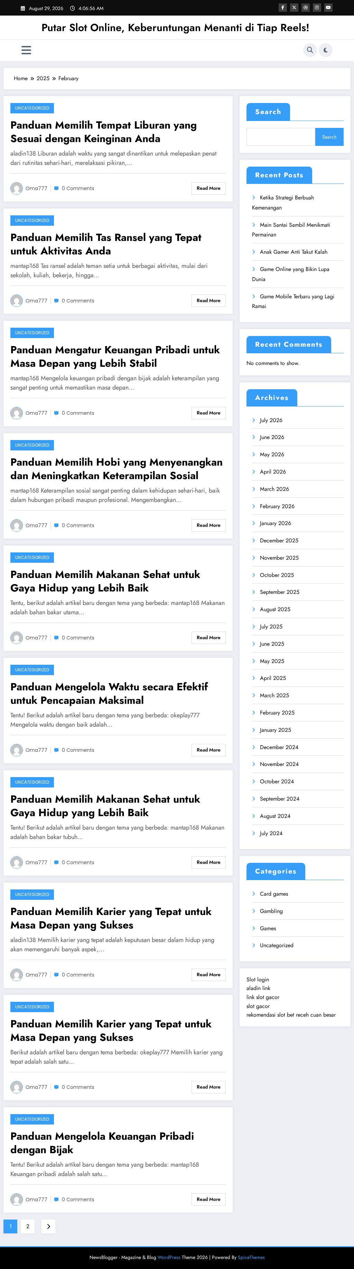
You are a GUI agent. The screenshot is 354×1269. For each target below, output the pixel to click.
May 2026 (272, 454)
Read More (209, 188)
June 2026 (272, 437)
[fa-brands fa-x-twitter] (294, 7)
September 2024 (279, 799)
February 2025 (277, 713)
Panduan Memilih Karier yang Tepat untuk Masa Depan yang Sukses (111, 918)
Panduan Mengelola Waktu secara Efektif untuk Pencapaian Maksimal (109, 693)
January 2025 (275, 730)
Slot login (257, 979)
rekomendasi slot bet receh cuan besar (291, 1015)
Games (268, 928)
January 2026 (275, 523)
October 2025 (277, 575)
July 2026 (271, 420)
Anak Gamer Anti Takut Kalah (293, 252)
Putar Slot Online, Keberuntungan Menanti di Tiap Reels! (175, 27)
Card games (274, 894)
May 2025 (272, 661)
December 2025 (279, 540)
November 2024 (279, 764)
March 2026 (274, 489)
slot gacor (258, 1006)
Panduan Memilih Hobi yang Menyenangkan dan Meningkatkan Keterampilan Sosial (116, 468)
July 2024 (271, 833)
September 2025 (279, 592)
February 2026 (277, 506)
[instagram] (317, 7)
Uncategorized (32, 108)
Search (268, 112)
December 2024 (279, 747)
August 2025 (275, 609)
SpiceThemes (251, 1257)
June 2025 (272, 644)
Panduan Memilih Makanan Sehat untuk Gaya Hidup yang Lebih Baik (105, 581)
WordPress (169, 1257)
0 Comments (78, 188)
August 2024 (275, 816)
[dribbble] (305, 7)
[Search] (310, 50)
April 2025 (273, 678)
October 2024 (277, 781)
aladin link (258, 988)
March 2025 (274, 695)
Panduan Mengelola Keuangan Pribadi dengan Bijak (102, 1142)
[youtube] (328, 7)
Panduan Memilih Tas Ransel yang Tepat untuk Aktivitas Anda (106, 244)
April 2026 (273, 472)
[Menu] (26, 50)
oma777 (36, 188)
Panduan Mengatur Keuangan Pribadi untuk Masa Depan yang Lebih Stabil (115, 356)
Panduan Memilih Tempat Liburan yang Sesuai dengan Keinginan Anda (103, 131)
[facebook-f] (283, 7)
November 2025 (279, 558)
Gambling (271, 911)
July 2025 (271, 627)
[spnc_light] (326, 50)
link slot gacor (262, 997)
